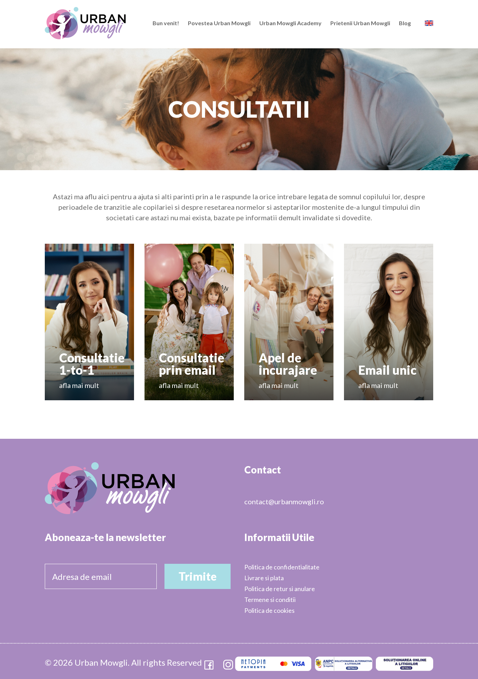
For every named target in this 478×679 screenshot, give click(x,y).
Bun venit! (166, 23)
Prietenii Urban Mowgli (360, 23)
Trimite (197, 576)
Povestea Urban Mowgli (219, 23)
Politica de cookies (269, 610)
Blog (405, 23)
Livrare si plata (264, 578)
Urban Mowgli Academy (290, 23)
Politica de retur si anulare (279, 589)
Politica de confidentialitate (281, 567)
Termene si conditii (270, 599)
